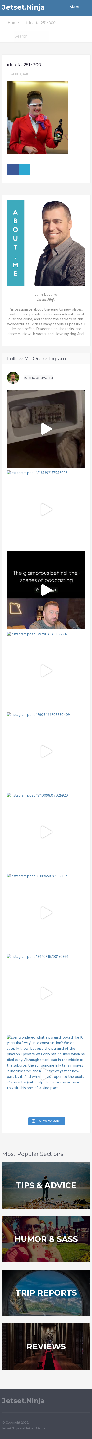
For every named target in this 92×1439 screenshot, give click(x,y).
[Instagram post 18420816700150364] (46, 993)
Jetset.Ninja (23, 7)
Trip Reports (46, 1293)
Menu (74, 7)
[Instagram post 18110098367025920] (46, 832)
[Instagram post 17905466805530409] (46, 751)
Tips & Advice (46, 1185)
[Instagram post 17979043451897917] (46, 671)
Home (13, 23)
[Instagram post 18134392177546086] (46, 509)
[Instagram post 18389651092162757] (46, 913)
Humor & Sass (46, 1239)
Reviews (46, 1346)
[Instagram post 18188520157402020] (46, 590)
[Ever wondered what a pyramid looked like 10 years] (46, 1074)
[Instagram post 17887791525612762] (46, 429)
